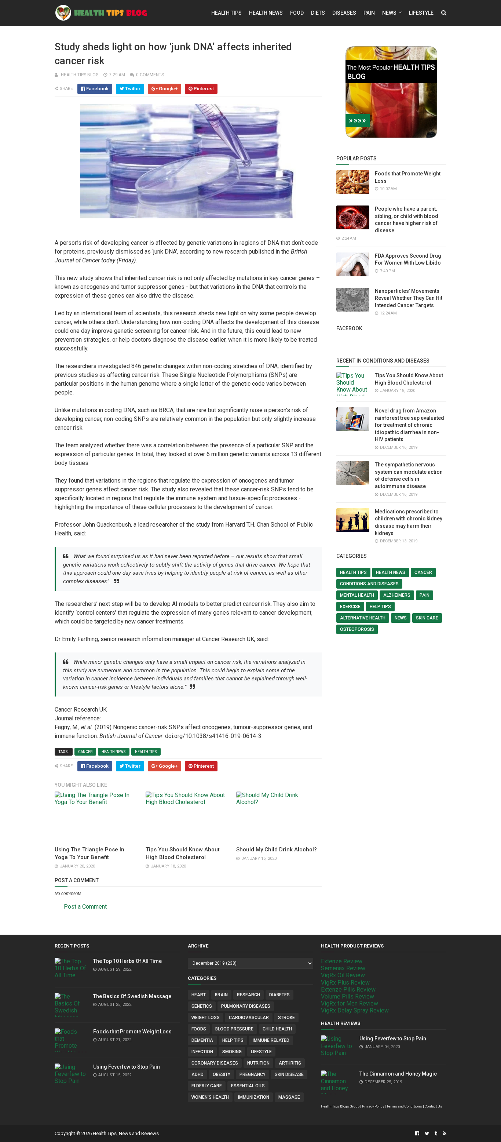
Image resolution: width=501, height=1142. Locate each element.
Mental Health (357, 595)
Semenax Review (343, 968)
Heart (198, 994)
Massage (289, 1097)
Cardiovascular (249, 1017)
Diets (318, 13)
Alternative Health (362, 618)
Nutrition (258, 1063)
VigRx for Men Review (349, 1003)
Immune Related (271, 1040)
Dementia (202, 1040)
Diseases (344, 13)
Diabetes (279, 994)
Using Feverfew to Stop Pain (126, 1067)
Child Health (277, 1029)
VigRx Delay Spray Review (355, 1010)
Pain (369, 13)
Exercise (350, 606)
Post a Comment (85, 906)
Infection (202, 1051)
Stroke (286, 1017)
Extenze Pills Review (348, 989)
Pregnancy (252, 1074)
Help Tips (380, 606)
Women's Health (210, 1097)
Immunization (253, 1097)
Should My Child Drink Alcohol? (276, 849)
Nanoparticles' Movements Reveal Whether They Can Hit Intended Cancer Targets (408, 298)
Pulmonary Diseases (245, 1006)
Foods (198, 1029)
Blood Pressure (234, 1029)
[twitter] (427, 1133)
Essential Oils (248, 1085)
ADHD (197, 1074)
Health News (266, 13)
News (389, 13)
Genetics (201, 1006)
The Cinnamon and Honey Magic (398, 1074)
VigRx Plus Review (345, 982)
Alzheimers (396, 595)
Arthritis (290, 1063)
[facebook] (417, 1133)
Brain (221, 994)
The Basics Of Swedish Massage (132, 996)
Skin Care (427, 618)
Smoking (232, 1051)
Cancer (85, 752)
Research (248, 994)
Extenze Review (341, 961)
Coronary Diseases (214, 1063)
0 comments (150, 74)
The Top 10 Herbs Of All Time (127, 961)
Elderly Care (206, 1085)
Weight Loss (205, 1017)
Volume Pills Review (347, 996)
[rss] (443, 1133)
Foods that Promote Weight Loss (132, 1031)
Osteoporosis (357, 629)
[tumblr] (436, 1133)
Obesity (221, 1074)
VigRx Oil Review (343, 975)
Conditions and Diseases (369, 583)
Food (297, 13)
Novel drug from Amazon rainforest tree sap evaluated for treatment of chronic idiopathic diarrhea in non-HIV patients (409, 425)
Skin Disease (289, 1074)
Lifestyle (421, 13)
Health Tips (226, 13)
